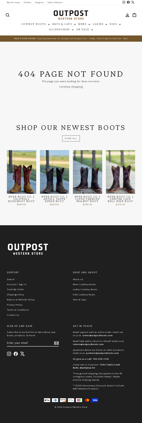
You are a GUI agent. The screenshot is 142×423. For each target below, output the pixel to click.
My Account (13, 2)
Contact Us (13, 315)
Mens (83, 23)
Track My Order (15, 289)
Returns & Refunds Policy (21, 299)
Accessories (60, 29)
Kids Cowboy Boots (84, 294)
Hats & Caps (62, 23)
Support (39, 2)
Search (11, 279)
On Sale (83, 29)
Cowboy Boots (34, 23)
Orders (28, 2)
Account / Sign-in (16, 284)
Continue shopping (71, 86)
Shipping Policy (15, 294)
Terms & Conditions (18, 310)
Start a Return (55, 2)
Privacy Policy (15, 305)
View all (71, 138)
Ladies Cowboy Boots (85, 289)
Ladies (99, 23)
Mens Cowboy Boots (84, 284)
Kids (114, 23)
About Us (78, 279)
